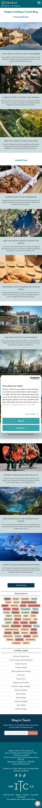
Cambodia (14, 605)
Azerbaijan (25, 599)
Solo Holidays (21, 698)
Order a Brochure (19, 769)
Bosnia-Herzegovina (29, 602)
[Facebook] (16, 775)
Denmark (7, 609)
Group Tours (21, 679)
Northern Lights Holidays (21, 686)
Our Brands (21, 797)
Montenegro (16, 626)
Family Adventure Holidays (21, 671)
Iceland (8, 616)
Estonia (15, 609)
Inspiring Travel (8, 795)
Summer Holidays (21, 701)
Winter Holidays (21, 709)
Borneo (16, 602)
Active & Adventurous (21, 656)
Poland (34, 629)
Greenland (25, 612)
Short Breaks (21, 694)
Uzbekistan (16, 643)
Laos (35, 619)
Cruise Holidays (21, 668)
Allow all (21, 421)
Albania (7, 599)
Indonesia (17, 616)
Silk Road (25, 633)
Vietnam (26, 643)
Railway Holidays (21, 690)
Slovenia (33, 633)
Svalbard (18, 636)
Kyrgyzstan (27, 619)
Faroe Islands (25, 609)
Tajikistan (10, 639)
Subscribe (32, 733)
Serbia (16, 633)
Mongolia (5, 626)
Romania (8, 633)
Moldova (33, 622)
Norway (36, 626)
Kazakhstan (8, 619)
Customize (20, 428)
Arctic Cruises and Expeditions (21, 660)
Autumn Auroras (21, 664)
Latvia (16, 622)
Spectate (34, 795)
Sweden (27, 636)
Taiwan (35, 636)
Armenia (16, 599)
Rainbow (26, 795)
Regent (18, 795)
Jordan (33, 616)
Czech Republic (34, 605)
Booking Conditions (21, 771)
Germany (15, 612)
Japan (26, 616)
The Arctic (19, 639)
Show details (30, 414)
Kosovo (17, 619)
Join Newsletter (33, 769)
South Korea (8, 636)
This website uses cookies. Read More (21, 799)
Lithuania (24, 622)
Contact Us (7, 769)
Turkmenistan (30, 639)
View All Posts (21, 585)
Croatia (23, 605)
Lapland (8, 622)
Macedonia (27, 626)
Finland (35, 609)
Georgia (6, 612)
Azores (34, 599)
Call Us (7, 6)
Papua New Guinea (11, 629)
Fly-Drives (21, 675)
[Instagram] (20, 775)
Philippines (24, 629)
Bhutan (8, 602)
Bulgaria (5, 605)
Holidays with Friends (21, 683)
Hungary (35, 612)
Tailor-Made (21, 705)
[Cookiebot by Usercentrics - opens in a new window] (30, 378)
